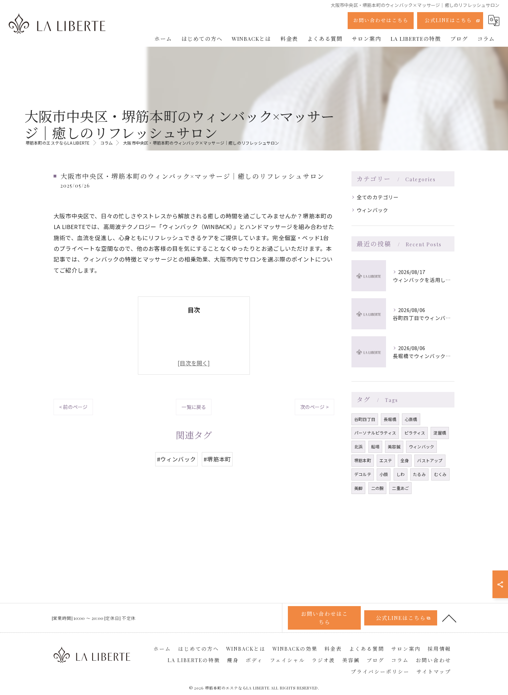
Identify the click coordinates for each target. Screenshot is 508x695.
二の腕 (377, 488)
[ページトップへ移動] (449, 618)
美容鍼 (394, 446)
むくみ (440, 474)
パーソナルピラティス (375, 433)
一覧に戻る (193, 406)
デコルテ (362, 474)
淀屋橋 (439, 433)
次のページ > (314, 406)
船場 (375, 446)
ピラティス (414, 433)
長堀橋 (390, 419)
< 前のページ (73, 406)
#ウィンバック (176, 459)
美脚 (358, 488)
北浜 (358, 446)
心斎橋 (411, 419)
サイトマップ (433, 671)
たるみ (419, 474)
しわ (400, 474)
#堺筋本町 (217, 459)
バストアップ (429, 460)
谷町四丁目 (364, 419)
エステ (385, 460)
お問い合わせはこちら (380, 20)
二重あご (400, 488)
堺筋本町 (362, 460)
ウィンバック (372, 209)
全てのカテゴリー (378, 197)
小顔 (383, 474)
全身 (405, 460)
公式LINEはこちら (448, 20)
